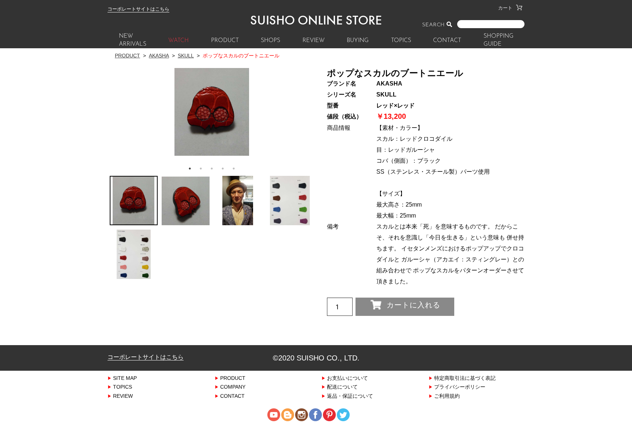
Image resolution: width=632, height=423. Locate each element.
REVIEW (313, 41)
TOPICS (401, 41)
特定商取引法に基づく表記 (465, 377)
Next (313, 103)
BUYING (358, 41)
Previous (113, 103)
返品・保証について (350, 395)
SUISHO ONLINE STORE (316, 20)
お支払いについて (347, 377)
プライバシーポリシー (459, 386)
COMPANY (232, 386)
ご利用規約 (447, 395)
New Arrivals (132, 40)
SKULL (186, 55)
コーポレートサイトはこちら (138, 9)
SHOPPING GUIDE (499, 40)
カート (505, 7)
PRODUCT (225, 41)
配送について (342, 386)
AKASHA (159, 55)
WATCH (178, 41)
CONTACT (447, 41)
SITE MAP (125, 377)
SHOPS (270, 41)
